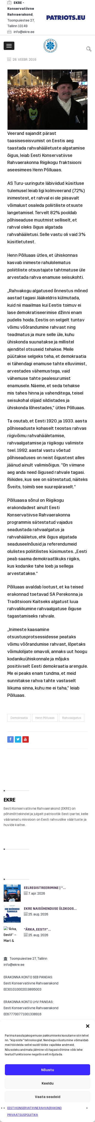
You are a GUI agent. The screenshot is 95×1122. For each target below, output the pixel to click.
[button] (87, 1026)
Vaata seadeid (47, 1097)
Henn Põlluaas (45, 718)
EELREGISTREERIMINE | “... (45, 888)
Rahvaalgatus (71, 718)
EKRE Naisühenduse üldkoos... (50, 909)
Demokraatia (19, 718)
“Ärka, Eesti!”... (37, 929)
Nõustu (47, 1070)
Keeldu (48, 1083)
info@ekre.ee (24, 32)
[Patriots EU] (66, 17)
